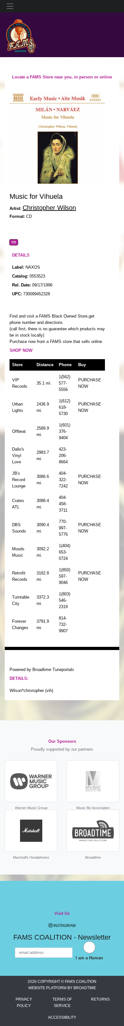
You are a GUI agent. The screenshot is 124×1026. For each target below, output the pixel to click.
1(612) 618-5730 (64, 407)
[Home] (21, 34)
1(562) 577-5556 (64, 383)
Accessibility (62, 1017)
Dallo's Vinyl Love (18, 455)
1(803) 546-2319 (64, 600)
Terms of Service (62, 1002)
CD (13, 242)
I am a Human (89, 958)
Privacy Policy (24, 1002)
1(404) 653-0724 (64, 552)
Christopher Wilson (49, 207)
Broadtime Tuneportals (53, 669)
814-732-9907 (63, 624)
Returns (100, 999)
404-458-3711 (63, 504)
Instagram (64, 925)
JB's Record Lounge (18, 479)
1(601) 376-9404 (64, 431)
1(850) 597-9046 (64, 576)
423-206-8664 (63, 455)
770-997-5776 (63, 528)
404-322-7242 (63, 479)
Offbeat (19, 431)
